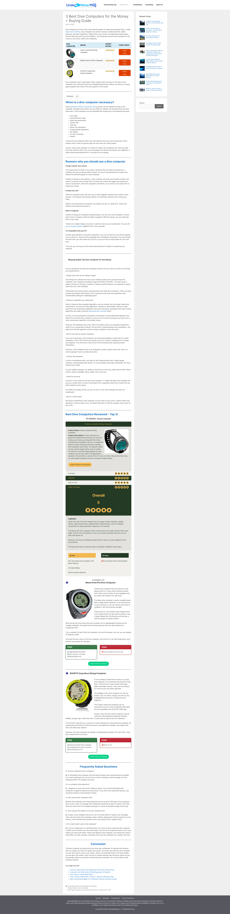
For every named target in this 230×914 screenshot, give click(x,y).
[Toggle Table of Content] (76, 96)
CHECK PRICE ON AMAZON (80, 464)
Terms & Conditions (128, 898)
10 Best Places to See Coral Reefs (78, 888)
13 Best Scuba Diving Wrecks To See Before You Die (154, 22)
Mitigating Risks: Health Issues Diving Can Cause (154, 67)
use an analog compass (74, 226)
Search (141, 103)
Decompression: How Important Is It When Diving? (153, 75)
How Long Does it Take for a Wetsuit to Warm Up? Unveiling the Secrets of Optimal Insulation (154, 53)
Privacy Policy (115, 898)
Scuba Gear (124, 5)
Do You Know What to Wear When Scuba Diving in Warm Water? (154, 61)
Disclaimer (106, 898)
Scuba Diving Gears (73, 886)
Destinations (137, 5)
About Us (159, 5)
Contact (98, 898)
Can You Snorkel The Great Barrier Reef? (153, 36)
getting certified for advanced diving (84, 107)
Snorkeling (149, 5)
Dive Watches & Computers (88, 886)
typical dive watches (73, 32)
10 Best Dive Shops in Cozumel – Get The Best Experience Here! (154, 30)
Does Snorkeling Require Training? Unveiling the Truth (154, 82)
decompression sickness (97, 311)
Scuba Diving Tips (110, 5)
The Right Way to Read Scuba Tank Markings (153, 44)
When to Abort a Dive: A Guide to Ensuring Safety (154, 89)
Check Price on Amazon (98, 664)
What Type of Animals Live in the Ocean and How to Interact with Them (89, 890)
